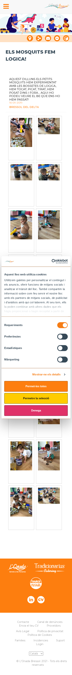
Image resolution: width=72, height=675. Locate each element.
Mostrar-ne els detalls (46, 374)
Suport (60, 640)
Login (39, 644)
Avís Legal (22, 631)
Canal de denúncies (49, 622)
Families (20, 640)
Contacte (23, 622)
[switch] (62, 337)
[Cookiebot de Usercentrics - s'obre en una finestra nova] (52, 261)
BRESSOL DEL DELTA (24, 107)
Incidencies (40, 640)
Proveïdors (54, 625)
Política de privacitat (50, 631)
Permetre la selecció (36, 398)
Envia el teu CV (29, 625)
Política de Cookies (40, 635)
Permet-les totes (36, 386)
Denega (36, 410)
